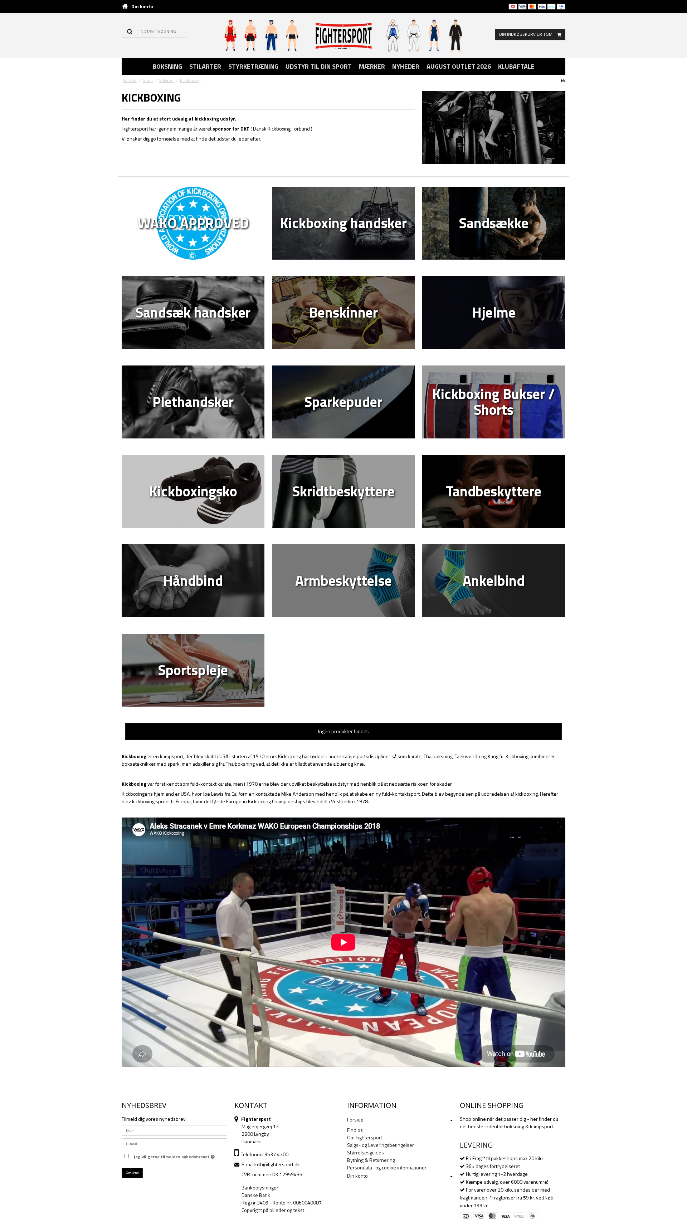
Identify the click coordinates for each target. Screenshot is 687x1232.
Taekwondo (467, 756)
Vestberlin (342, 801)
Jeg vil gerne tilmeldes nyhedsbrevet (172, 1156)
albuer (340, 763)
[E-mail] (174, 1143)
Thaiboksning (438, 756)
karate (415, 756)
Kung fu (495, 756)
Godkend (132, 1172)
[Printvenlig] (562, 80)
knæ (359, 763)
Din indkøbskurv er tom (525, 34)
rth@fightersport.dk (278, 1164)
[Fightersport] (343, 36)
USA (223, 756)
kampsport (171, 756)
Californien (243, 793)
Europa (183, 801)
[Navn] (174, 1129)
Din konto (142, 6)
